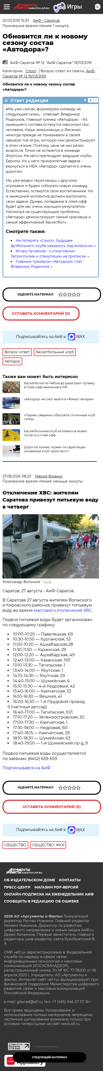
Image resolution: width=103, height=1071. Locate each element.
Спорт (31, 71)
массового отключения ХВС (63, 610)
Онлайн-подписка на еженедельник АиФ (49, 894)
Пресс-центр (17, 887)
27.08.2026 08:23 (16, 476)
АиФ (47, 582)
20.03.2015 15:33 (15, 20)
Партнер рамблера (47, 1046)
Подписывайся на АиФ (26, 768)
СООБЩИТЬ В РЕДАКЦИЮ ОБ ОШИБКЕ (41, 901)
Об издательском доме (29, 880)
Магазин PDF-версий (56, 887)
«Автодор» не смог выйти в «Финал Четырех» (59, 399)
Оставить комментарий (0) (41, 313)
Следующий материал (49, 1057)
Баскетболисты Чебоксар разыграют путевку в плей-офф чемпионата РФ (59, 385)
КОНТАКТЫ (69, 880)
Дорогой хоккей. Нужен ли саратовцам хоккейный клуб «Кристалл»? (55, 449)
